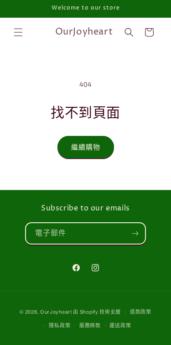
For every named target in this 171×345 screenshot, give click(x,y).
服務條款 (90, 325)
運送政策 (120, 325)
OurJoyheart (56, 312)
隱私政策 (59, 325)
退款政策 (140, 312)
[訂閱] (135, 233)
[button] (18, 32)
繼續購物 (85, 147)
